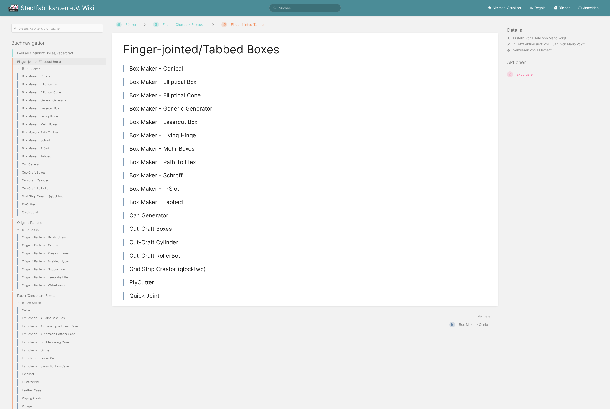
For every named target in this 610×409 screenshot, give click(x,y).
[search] (305, 8)
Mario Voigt (557, 38)
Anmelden (591, 8)
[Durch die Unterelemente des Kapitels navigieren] (213, 24)
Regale (540, 8)
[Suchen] (274, 8)
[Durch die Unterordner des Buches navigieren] (144, 24)
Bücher (564, 8)
